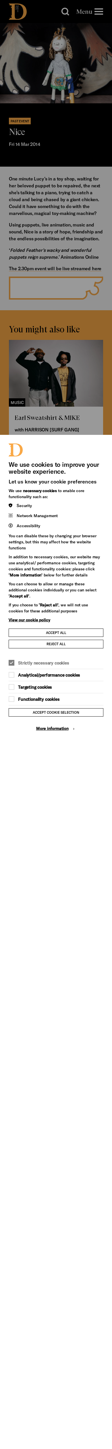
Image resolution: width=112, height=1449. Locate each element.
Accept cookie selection (56, 712)
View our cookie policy (29, 619)
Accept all (56, 633)
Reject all (56, 644)
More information (52, 728)
